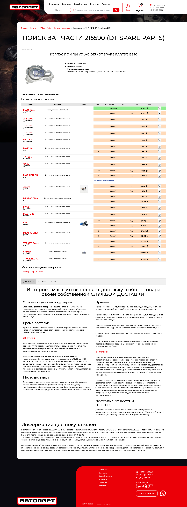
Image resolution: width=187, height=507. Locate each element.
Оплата (42, 281)
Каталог (58, 10)
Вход (128, 10)
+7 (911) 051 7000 (156, 10)
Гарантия (106, 4)
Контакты (94, 4)
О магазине (54, 4)
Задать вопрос (146, 493)
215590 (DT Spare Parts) (32, 272)
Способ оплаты (80, 4)
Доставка (66, 4)
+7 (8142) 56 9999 (157, 8)
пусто (140, 10)
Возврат (55, 281)
